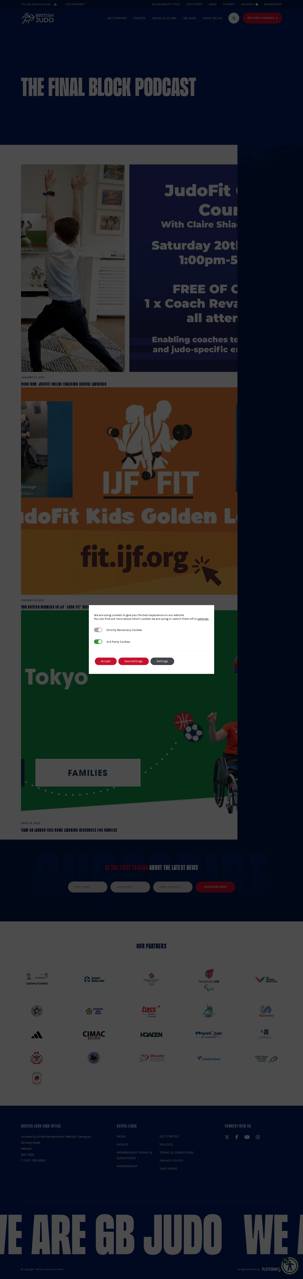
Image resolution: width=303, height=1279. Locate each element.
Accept (105, 661)
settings (203, 619)
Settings (162, 661)
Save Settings (133, 661)
